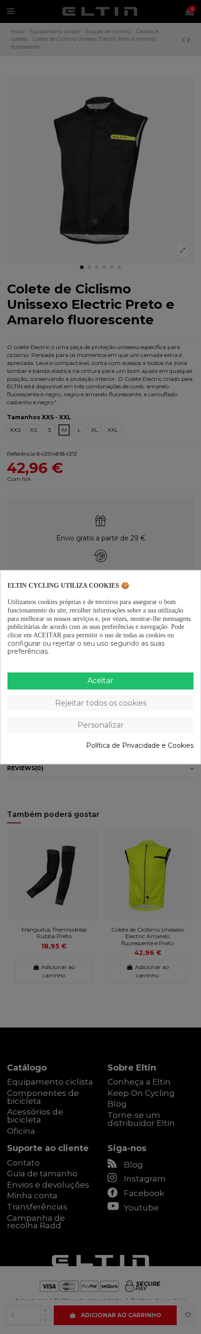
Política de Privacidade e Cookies (140, 746)
